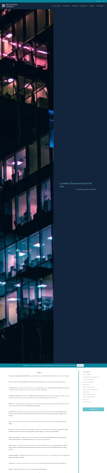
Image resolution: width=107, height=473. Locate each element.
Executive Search (56, 6)
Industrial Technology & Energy (89, 394)
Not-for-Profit (86, 399)
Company (91, 6)
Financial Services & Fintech (88, 382)
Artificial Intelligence (87, 374)
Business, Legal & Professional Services (90, 389)
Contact (103, 1)
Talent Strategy (66, 6)
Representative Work (87, 401)
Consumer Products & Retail (88, 387)
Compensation (83, 6)
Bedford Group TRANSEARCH (87, 189)
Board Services (75, 6)
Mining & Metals (86, 384)
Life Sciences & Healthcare (88, 379)
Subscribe (80, 365)
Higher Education (86, 392)
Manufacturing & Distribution (89, 396)
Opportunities (98, 1)
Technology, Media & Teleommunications (91, 377)
